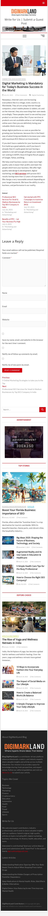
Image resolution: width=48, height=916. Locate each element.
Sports (4, 815)
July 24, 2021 (8, 95)
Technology (6, 788)
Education (6, 798)
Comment (7, 258)
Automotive (7, 801)
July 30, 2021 (22, 584)
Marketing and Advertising (14, 79)
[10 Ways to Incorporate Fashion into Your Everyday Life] (8, 670)
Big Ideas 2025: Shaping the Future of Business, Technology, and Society (30, 540)
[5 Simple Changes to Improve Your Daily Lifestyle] (8, 706)
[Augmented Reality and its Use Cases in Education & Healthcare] (8, 554)
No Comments (22, 95)
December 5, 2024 (23, 547)
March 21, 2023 (23, 561)
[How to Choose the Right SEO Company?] (8, 580)
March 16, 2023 (23, 573)
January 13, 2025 (8, 647)
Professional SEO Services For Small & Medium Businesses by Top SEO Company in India (11, 202)
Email (4, 306)
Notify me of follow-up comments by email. (20, 354)
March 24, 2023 (23, 676)
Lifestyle (5, 812)
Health (5, 804)
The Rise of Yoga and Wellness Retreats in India (20, 641)
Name (4, 293)
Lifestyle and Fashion (10, 636)
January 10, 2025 (8, 517)
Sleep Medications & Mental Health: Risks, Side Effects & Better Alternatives (23, 882)
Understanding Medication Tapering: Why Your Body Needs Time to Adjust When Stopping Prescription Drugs (23, 867)
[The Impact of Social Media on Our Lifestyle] (8, 684)
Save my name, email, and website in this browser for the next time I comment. (22, 341)
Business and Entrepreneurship (14, 506)
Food (4, 807)
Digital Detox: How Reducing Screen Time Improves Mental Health (22, 889)
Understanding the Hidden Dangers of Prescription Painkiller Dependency (22, 875)
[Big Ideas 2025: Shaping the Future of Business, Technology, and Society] (8, 540)
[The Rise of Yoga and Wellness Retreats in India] (24, 617)
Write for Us (7, 772)
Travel (4, 809)
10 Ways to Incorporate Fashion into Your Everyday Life (30, 670)
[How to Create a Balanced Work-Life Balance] (8, 695)
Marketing (6, 790)
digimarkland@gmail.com (18, 851)
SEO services (20, 173)
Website (5, 319)
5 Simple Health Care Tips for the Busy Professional (30, 567)
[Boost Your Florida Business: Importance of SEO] (24, 487)
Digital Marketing (38, 95)
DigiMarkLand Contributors (13, 904)
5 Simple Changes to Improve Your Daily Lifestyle (31, 705)
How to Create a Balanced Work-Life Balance (29, 694)
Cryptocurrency (8, 796)
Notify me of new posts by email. (15, 365)
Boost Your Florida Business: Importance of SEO (19, 511)
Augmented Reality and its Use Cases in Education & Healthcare (29, 554)
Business (5, 785)
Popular (30, 506)
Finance (5, 793)
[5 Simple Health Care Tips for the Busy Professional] (8, 569)
